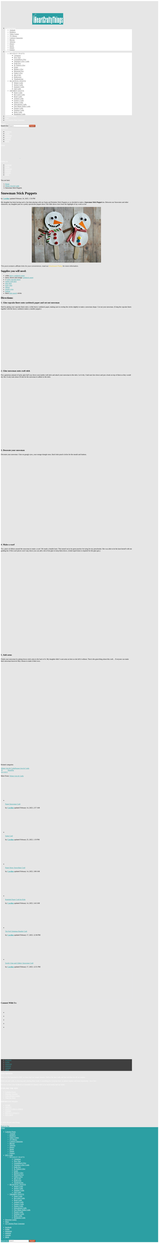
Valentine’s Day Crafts (21, 61)
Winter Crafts (18, 83)
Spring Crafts (18, 85)
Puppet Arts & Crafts (22, 768)
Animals (12, 30)
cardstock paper (28, 278)
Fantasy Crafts (19, 100)
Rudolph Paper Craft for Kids (15, 899)
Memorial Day (19, 71)
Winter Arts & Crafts (8, 768)
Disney (12, 44)
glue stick (8, 283)
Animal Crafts (18, 98)
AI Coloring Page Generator (15, 120)
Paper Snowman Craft (12, 804)
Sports (12, 46)
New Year (17, 57)
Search (32, 126)
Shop (7, 118)
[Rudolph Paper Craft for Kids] (68, 885)
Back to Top (5, 1126)
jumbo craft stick (11, 281)
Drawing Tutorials (11, 1094)
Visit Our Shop (10, 1098)
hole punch (13, 293)
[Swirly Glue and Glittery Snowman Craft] (68, 949)
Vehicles (12, 42)
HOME (7, 1105)
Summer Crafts (19, 87)
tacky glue (8, 285)
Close (3, 1128)
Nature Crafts (18, 102)
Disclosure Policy (55, 266)
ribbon (7, 287)
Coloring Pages (10, 28)
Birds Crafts (18, 112)
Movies (12, 40)
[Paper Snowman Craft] (68, 790)
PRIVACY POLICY (12, 1113)
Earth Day (17, 63)
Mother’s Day (18, 69)
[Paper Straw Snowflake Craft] (68, 853)
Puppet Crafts (18, 108)
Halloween (17, 77)
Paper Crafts (18, 93)
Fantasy (12, 50)
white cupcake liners (13, 279)
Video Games (14, 34)
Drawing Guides (11, 116)
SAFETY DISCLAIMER (14, 1109)
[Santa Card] (68, 822)
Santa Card (9, 836)
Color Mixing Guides (12, 1096)
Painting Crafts (19, 110)
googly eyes (9, 289)
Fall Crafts (17, 89)
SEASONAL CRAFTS (18, 81)
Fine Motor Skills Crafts (22, 106)
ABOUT (8, 1107)
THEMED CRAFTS (17, 91)
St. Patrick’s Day (19, 65)
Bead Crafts (18, 97)
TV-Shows (13, 36)
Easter (16, 67)
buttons (7, 291)
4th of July (17, 75)
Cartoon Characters (16, 38)
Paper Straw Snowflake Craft (15, 868)
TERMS (8, 1111)
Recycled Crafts (19, 95)
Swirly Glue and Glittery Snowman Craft (19, 963)
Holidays (13, 32)
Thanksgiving (18, 79)
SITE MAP (9, 1115)
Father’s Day (18, 73)
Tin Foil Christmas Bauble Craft (16, 931)
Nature (12, 48)
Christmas (17, 55)
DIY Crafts (9, 52)
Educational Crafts (20, 104)
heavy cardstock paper (17, 276)
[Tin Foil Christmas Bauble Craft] (68, 917)
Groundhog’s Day (20, 59)
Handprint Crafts (19, 114)
